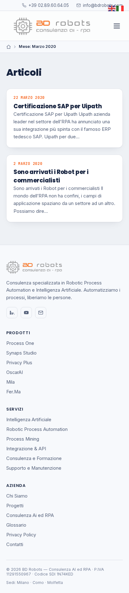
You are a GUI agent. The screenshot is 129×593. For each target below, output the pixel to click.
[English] (112, 8)
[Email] (40, 312)
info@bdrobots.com (103, 5)
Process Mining (22, 439)
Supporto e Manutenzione (33, 468)
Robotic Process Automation (37, 429)
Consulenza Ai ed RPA (30, 515)
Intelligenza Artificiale (28, 419)
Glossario (16, 525)
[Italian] (120, 8)
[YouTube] (26, 312)
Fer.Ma (13, 392)
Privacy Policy (21, 535)
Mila (10, 382)
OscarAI (14, 372)
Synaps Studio (21, 353)
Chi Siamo (17, 496)
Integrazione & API (26, 449)
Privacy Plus (19, 363)
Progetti (14, 506)
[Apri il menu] (117, 26)
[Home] (8, 46)
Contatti (14, 544)
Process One (20, 343)
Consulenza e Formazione (34, 458)
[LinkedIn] (12, 312)
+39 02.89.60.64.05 (48, 5)
